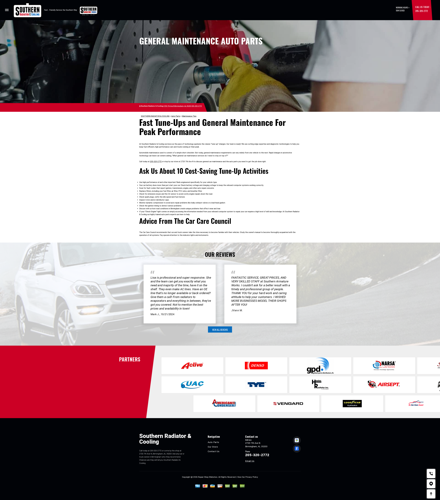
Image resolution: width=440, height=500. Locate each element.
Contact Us (213, 451)
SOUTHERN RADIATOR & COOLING (155, 116)
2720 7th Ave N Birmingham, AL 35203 (177, 106)
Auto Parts (175, 116)
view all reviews (220, 329)
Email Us (249, 461)
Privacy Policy (251, 477)
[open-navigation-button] (7, 10)
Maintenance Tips (189, 116)
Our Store (213, 446)
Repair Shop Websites (207, 477)
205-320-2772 (421, 11)
